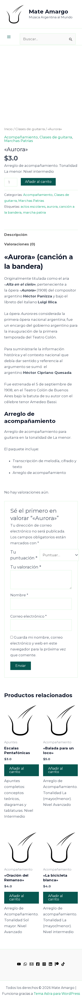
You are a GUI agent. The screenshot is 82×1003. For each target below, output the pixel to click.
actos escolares (33, 207)
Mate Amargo (48, 11)
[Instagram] (44, 964)
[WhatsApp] (25, 964)
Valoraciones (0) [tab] (19, 244)
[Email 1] (31, 964)
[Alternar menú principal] (8, 36)
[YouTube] (19, 964)
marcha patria (34, 212)
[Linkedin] (50, 964)
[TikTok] (63, 964)
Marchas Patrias (18, 141)
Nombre (19, 595)
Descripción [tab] (15, 235)
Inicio (8, 129)
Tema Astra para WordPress (57, 994)
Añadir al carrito (38, 182)
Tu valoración (25, 567)
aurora (52, 207)
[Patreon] (57, 964)
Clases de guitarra (30, 129)
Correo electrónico (28, 616)
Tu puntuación (23, 554)
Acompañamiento (21, 137)
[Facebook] (38, 964)
